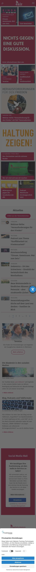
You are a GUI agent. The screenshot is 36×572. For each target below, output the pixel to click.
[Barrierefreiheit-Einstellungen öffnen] (32, 289)
